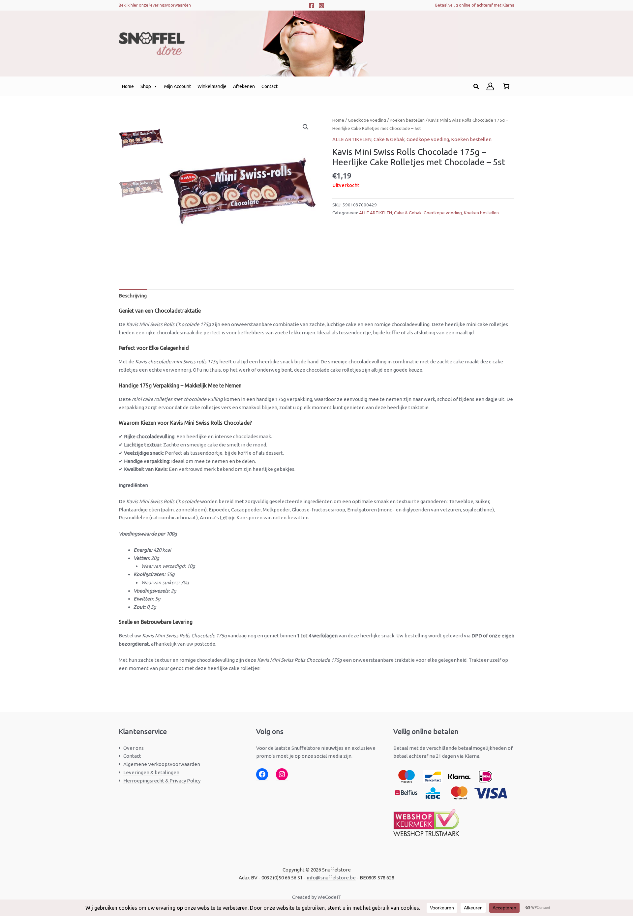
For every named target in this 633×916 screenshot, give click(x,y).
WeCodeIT (329, 897)
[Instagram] (321, 6)
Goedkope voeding (367, 120)
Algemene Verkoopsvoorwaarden (161, 764)
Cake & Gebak (389, 139)
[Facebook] (312, 6)
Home (128, 86)
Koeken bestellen (407, 120)
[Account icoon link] (490, 86)
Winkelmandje (211, 86)
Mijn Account (177, 86)
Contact (269, 86)
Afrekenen (244, 86)
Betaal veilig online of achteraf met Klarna (474, 5)
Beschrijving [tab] (133, 295)
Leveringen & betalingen (151, 772)
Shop (145, 86)
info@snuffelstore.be (331, 877)
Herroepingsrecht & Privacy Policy (161, 780)
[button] (476, 86)
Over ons (133, 748)
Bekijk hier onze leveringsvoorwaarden (155, 5)
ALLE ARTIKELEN (352, 139)
